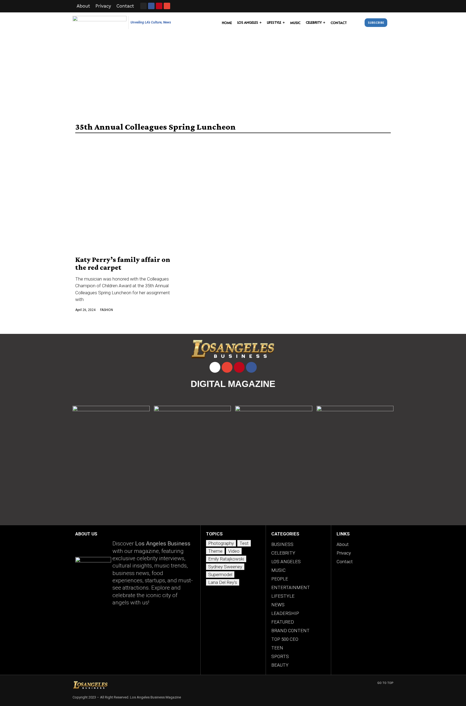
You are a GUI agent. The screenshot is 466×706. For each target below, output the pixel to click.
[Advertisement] (233, 73)
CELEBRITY (283, 553)
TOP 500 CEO (284, 639)
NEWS (278, 604)
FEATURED (282, 622)
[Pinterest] (239, 367)
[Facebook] (251, 367)
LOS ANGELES (286, 561)
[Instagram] (143, 6)
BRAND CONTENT (290, 630)
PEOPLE (279, 579)
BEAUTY (280, 665)
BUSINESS (282, 544)
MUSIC (278, 570)
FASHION (106, 310)
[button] (357, 22)
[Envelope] (167, 6)
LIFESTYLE (282, 596)
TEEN (277, 647)
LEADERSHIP (285, 613)
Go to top (385, 683)
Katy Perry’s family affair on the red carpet (122, 263)
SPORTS (280, 656)
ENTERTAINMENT (290, 587)
